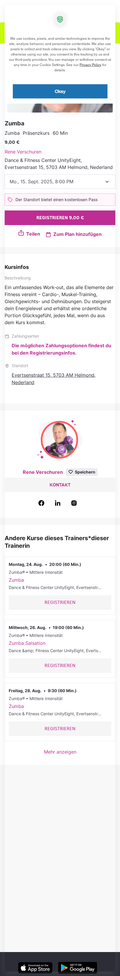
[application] (60, 488)
